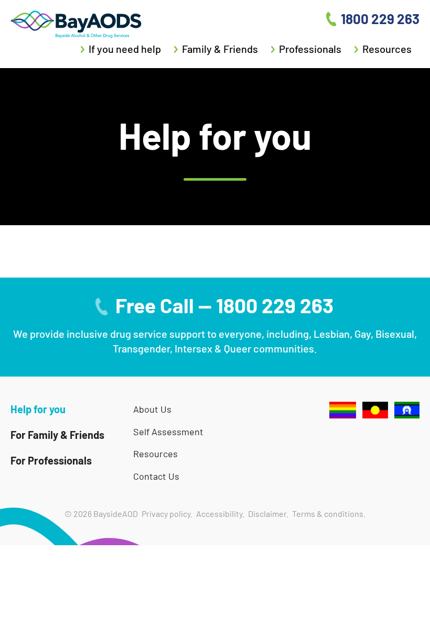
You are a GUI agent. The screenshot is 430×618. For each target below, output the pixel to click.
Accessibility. (220, 513)
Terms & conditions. (329, 513)
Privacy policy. (167, 513)
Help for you (38, 409)
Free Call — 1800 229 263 (224, 305)
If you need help (125, 48)
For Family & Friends (57, 434)
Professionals (310, 48)
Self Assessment (168, 431)
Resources (387, 48)
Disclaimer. (268, 513)
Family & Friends (220, 48)
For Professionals (51, 460)
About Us (152, 409)
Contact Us (156, 476)
